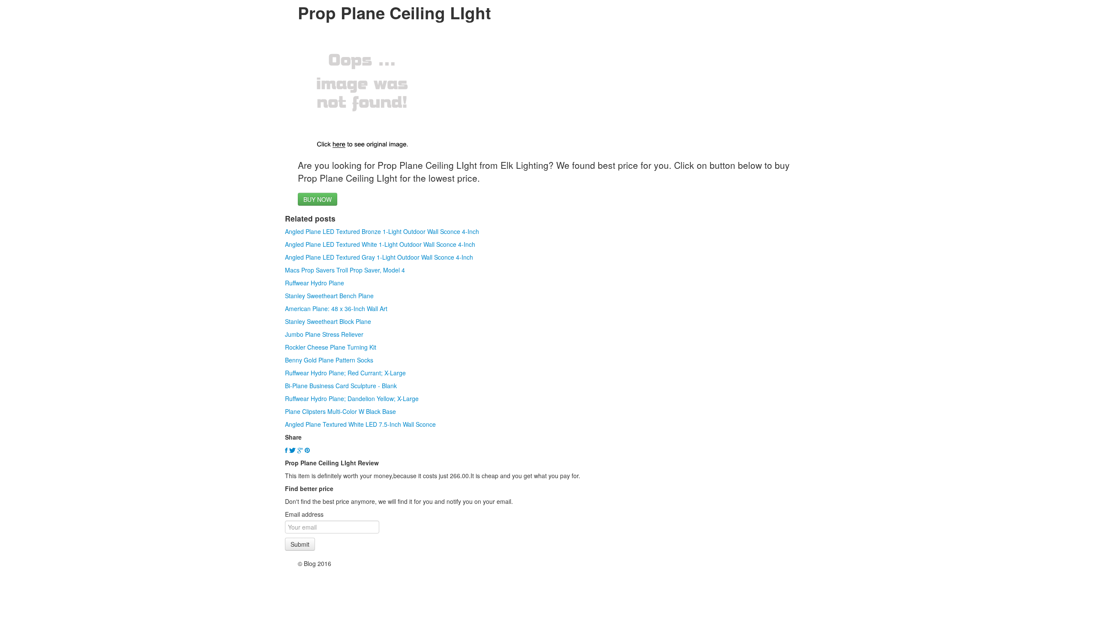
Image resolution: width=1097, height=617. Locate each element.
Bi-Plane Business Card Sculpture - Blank (341, 385)
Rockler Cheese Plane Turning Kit (330, 347)
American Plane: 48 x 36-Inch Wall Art (336, 308)
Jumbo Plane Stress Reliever (324, 334)
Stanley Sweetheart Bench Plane (329, 295)
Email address (304, 514)
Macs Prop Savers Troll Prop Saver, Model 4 (345, 270)
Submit (300, 544)
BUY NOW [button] (317, 199)
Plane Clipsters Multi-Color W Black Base (340, 411)
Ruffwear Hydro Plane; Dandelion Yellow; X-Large (352, 398)
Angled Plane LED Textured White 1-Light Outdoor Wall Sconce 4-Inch (380, 244)
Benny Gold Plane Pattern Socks (329, 360)
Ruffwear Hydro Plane (314, 283)
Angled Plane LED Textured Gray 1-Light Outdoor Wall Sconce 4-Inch (379, 257)
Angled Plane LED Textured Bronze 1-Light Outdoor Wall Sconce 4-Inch (382, 231)
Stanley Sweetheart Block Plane (328, 321)
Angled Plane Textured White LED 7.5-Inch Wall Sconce (360, 424)
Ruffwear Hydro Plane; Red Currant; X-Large (345, 372)
